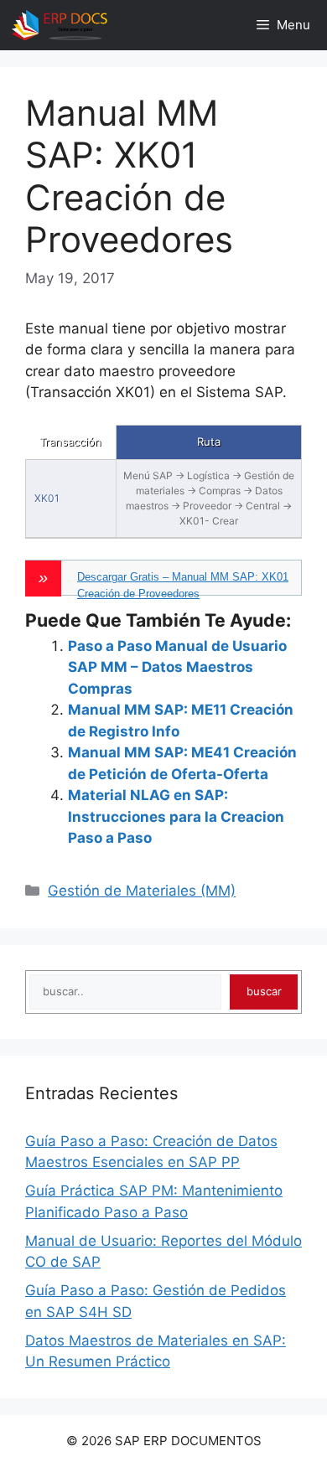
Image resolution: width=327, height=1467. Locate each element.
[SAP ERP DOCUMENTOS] (59, 25)
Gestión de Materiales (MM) (142, 890)
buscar (264, 991)
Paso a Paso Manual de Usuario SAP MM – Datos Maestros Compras (177, 667)
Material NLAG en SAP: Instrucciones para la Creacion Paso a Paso (176, 816)
